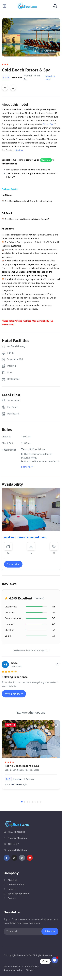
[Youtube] (30, 858)
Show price (13, 564)
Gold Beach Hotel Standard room (25, 537)
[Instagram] (14, 858)
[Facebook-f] (7, 858)
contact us (18, 150)
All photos (49, 50)
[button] (55, 6)
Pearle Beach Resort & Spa (22, 765)
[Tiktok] (22, 858)
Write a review (13, 693)
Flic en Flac (48, 124)
